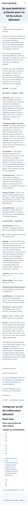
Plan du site (9, 475)
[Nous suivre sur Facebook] (6, 480)
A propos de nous (10, 465)
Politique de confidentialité (14, 380)
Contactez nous (10, 467)
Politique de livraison (11, 462)
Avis (6, 460)
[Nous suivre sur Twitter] (6, 483)
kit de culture (6, 490)
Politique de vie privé (11, 471)
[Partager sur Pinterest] (6, 438)
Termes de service (11, 473)
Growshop (21, 400)
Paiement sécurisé (11, 458)
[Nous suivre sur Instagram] (6, 485)
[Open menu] (24, 3)
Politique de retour (11, 469)
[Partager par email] (6, 441)
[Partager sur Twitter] (6, 436)
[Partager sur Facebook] (6, 433)
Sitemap (21, 500)
